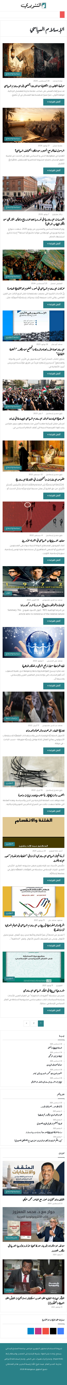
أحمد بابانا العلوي (55, 851)
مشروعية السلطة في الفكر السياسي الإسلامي (43, 990)
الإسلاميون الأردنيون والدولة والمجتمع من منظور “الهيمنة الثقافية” (37, 351)
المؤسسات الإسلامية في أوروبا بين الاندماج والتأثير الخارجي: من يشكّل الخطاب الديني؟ (34, 221)
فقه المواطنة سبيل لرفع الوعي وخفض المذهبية (43, 665)
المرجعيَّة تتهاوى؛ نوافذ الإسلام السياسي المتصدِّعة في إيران (37, 418)
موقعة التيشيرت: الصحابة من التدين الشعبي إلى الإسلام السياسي (34, 85)
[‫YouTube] (45, 1331)
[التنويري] (33, 5)
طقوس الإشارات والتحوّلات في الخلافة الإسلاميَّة (40, 479)
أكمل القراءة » (53, 102)
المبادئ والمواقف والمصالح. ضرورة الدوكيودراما (42, 604)
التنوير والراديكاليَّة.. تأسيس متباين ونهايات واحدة (41, 795)
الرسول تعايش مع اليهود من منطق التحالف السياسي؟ (39, 150)
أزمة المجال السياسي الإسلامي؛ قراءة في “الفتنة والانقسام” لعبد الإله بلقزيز (34, 858)
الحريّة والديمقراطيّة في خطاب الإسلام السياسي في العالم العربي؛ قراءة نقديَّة (34, 927)
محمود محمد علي (55, 920)
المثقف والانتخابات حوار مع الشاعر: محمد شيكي (43, 1199)
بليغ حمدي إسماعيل (54, 414)
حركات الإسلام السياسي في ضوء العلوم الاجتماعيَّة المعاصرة (35, 288)
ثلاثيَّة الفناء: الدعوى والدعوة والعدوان (45, 730)
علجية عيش (57, 146)
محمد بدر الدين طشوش (52, 600)
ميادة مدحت (57, 81)
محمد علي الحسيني (54, 661)
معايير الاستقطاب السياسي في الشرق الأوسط (43, 540)
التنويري (59, 986)
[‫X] (53, 1331)
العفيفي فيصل (56, 284)
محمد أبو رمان (56, 345)
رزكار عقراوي (57, 215)
